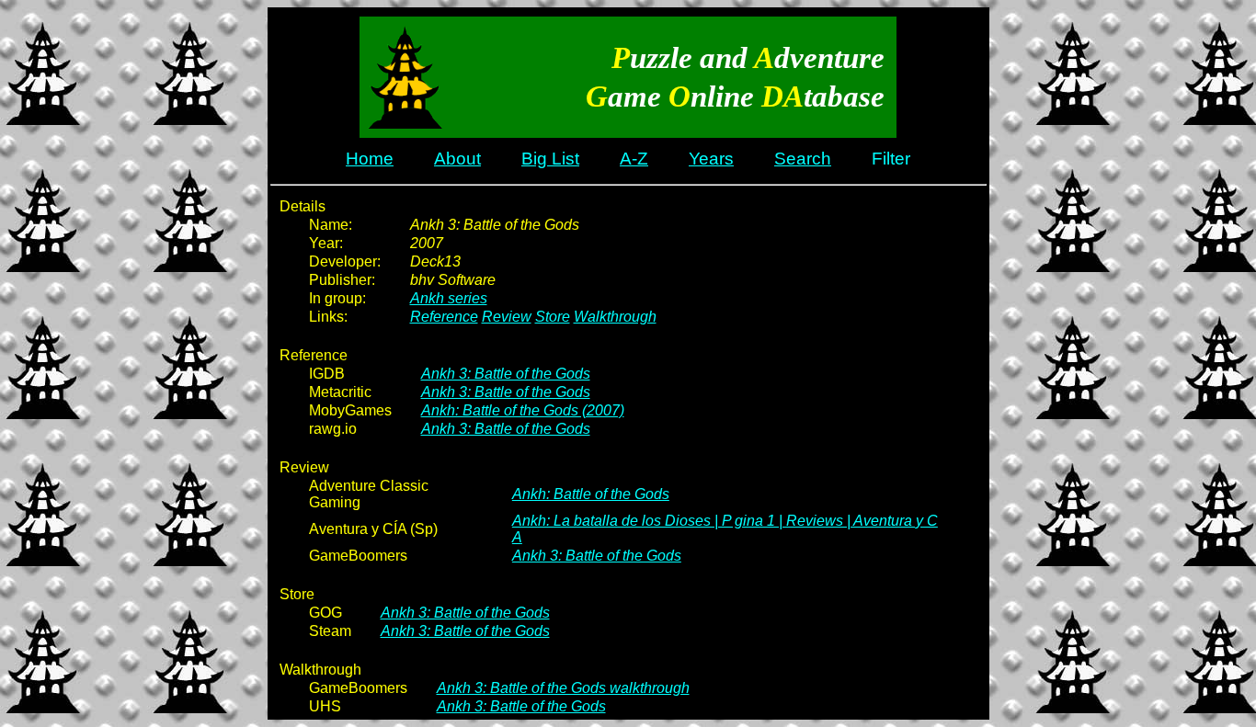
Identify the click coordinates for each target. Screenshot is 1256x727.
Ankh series (448, 298)
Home (370, 158)
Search (802, 158)
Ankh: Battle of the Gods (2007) (522, 410)
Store (552, 316)
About (457, 158)
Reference (444, 316)
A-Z (634, 158)
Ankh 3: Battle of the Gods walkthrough (563, 688)
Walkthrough (615, 316)
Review (506, 316)
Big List (550, 158)
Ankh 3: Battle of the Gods (505, 373)
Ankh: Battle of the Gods (590, 494)
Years (711, 158)
